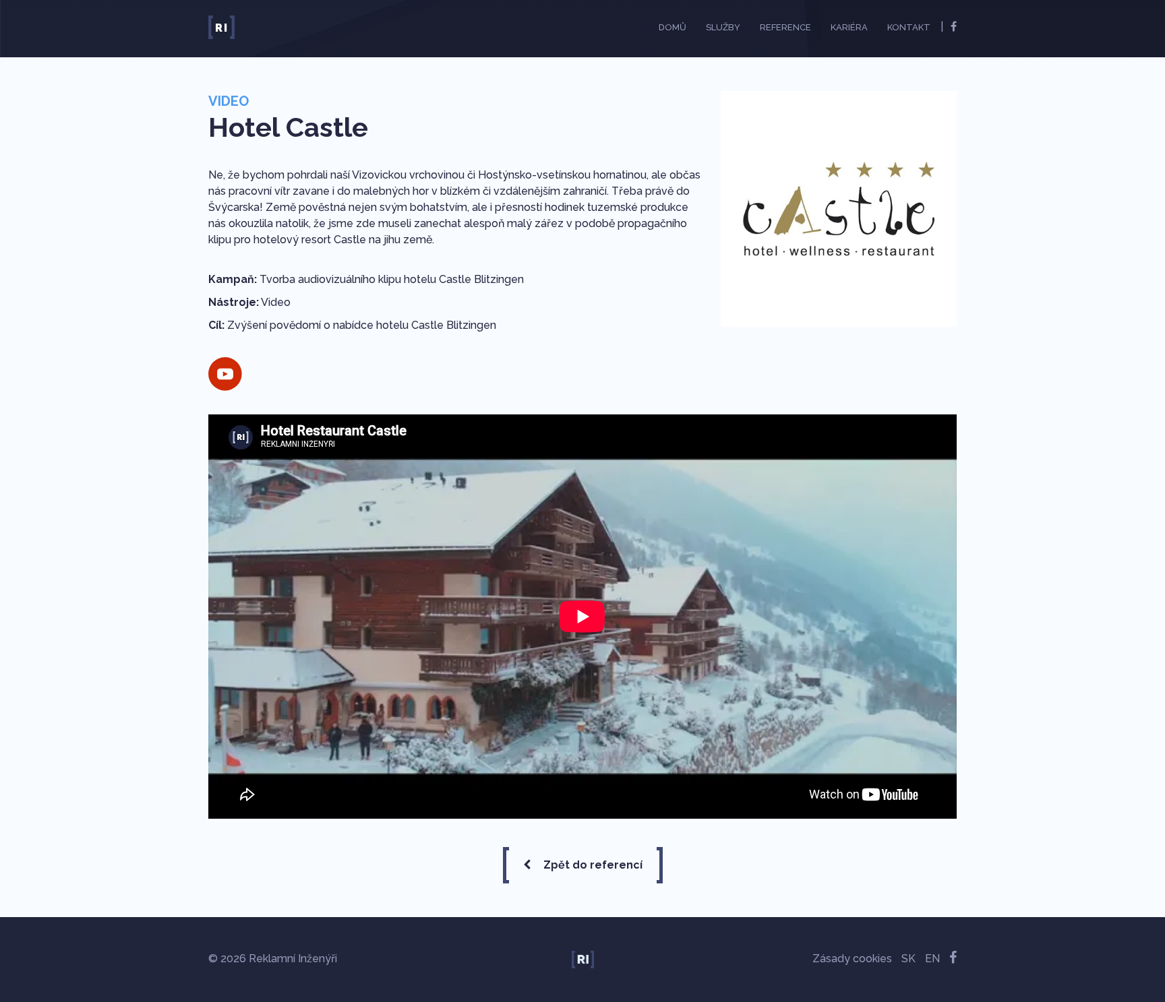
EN (932, 958)
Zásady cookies (852, 958)
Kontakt (908, 27)
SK (908, 958)
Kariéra (849, 27)
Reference (785, 27)
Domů (672, 27)
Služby (723, 27)
